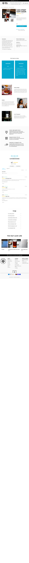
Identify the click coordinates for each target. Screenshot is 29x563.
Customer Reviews (10, 261)
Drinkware (13, 2)
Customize (20, 2)
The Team (9, 263)
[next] (15, 14)
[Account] (25, 3)
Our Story (9, 262)
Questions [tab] (8, 168)
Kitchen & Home (16, 2)
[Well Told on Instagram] (16, 272)
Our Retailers (16, 263)
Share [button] (3, 183)
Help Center (16, 262)
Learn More (20, 255)
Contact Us (9, 267)
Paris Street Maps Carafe (4, 181)
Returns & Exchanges (17, 261)
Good (8, 66)
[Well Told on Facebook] (13, 272)
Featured (11, 2)
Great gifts (21, 66)
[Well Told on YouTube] (14, 272)
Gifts (18, 2)
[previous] (2, 244)
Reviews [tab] (3, 168)
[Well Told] (5, 3)
